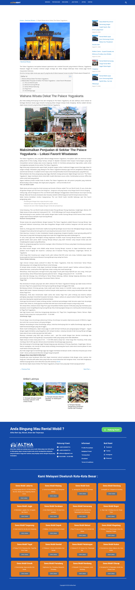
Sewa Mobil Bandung (112, 486)
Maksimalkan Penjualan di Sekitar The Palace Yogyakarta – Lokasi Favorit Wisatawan (46, 81)
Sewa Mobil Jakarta (24, 486)
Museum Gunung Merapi (32, 85)
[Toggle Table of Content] (69, 76)
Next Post (87, 369)
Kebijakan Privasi (87, 451)
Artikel (84, 2)
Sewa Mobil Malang (53, 486)
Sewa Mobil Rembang (82, 563)
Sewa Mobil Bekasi (82, 525)
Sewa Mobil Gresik (24, 563)
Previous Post (25, 369)
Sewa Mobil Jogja (24, 506)
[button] (126, 2)
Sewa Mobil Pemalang (53, 563)
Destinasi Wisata (26, 62)
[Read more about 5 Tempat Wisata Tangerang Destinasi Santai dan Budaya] (78, 392)
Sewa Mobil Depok (53, 525)
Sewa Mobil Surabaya (53, 506)
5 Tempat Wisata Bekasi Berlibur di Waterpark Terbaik (54, 398)
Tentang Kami (56, 2)
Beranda (47, 2)
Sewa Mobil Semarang (82, 506)
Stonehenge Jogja (30, 91)
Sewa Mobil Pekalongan (82, 544)
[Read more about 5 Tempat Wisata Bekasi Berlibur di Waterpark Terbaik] (55, 388)
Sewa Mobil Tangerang (24, 525)
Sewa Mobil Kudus (111, 544)
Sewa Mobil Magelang (111, 525)
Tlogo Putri (28, 89)
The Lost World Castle (31, 83)
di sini (58, 361)
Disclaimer (85, 458)
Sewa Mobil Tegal (24, 544)
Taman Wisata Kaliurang (32, 87)
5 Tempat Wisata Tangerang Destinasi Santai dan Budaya (75, 406)
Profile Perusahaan (87, 448)
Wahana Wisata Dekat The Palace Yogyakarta (35, 79)
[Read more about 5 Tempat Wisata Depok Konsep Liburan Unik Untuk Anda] (33, 389)
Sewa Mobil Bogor (111, 506)
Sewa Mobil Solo (82, 486)
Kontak (90, 2)
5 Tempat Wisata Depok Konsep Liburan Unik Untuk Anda (32, 399)
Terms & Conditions (87, 462)
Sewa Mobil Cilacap (111, 563)
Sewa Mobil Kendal (53, 544)
